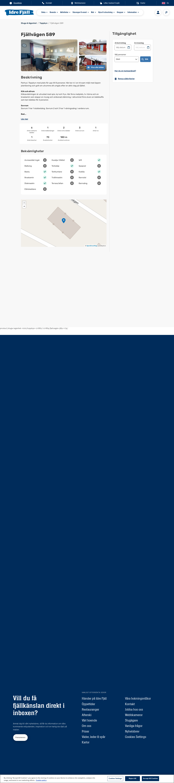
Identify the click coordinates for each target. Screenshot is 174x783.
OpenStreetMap (92, 246)
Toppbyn (43, 23)
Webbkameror (134, 715)
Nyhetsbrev (132, 731)
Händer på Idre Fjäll (94, 698)
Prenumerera (20, 737)
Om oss (86, 726)
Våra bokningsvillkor (138, 698)
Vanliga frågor (133, 726)
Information (132, 12)
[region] (87, 779)
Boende (53, 12)
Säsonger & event (80, 12)
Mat (92, 12)
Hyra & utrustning (105, 12)
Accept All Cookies (150, 778)
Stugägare (131, 720)
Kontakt (130, 704)
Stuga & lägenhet (29, 23)
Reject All (132, 778)
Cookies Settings (135, 737)
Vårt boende (89, 720)
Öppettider (88, 704)
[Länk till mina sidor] (158, 12)
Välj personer (120, 54)
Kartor (85, 742)
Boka (43, 12)
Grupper (120, 12)
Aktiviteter (64, 12)
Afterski (86, 715)
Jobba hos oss (134, 709)
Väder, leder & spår (93, 737)
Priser (85, 731)
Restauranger (90, 709)
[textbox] (64, 98)
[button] (63, 220)
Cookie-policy (41, 780)
